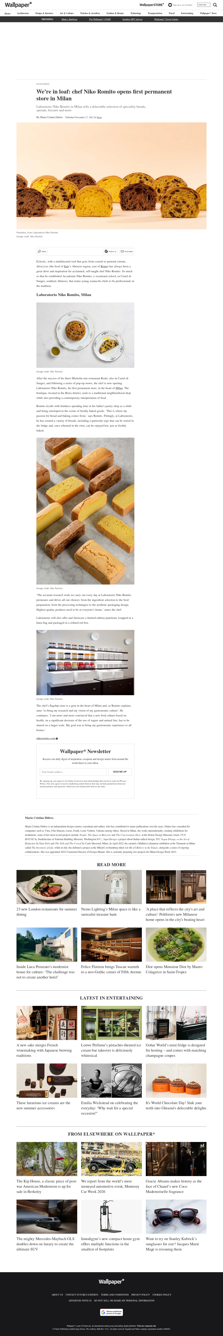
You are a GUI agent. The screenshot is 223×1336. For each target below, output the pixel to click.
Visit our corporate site (146, 1325)
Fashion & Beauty (115, 13)
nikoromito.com (45, 738)
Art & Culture (67, 13)
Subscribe (202, 5)
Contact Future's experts (82, 1294)
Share (44, 251)
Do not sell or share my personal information (124, 1300)
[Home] (7, 13)
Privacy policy (140, 1294)
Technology (135, 13)
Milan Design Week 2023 (163, 851)
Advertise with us (80, 1300)
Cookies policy (161, 1294)
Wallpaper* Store (208, 13)
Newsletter (129, 251)
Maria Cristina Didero (51, 117)
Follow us (112, 251)
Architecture (23, 13)
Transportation (155, 13)
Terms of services (76, 780)
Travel (172, 13)
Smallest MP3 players (132, 19)
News (99, 117)
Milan (119, 388)
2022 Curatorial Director (73, 851)
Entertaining (187, 13)
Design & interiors (44, 13)
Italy (66, 266)
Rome (104, 266)
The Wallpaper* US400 (100, 19)
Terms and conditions (115, 1294)
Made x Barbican (69, 19)
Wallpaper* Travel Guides (166, 19)
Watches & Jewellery (90, 13)
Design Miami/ (97, 851)
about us (57, 1294)
